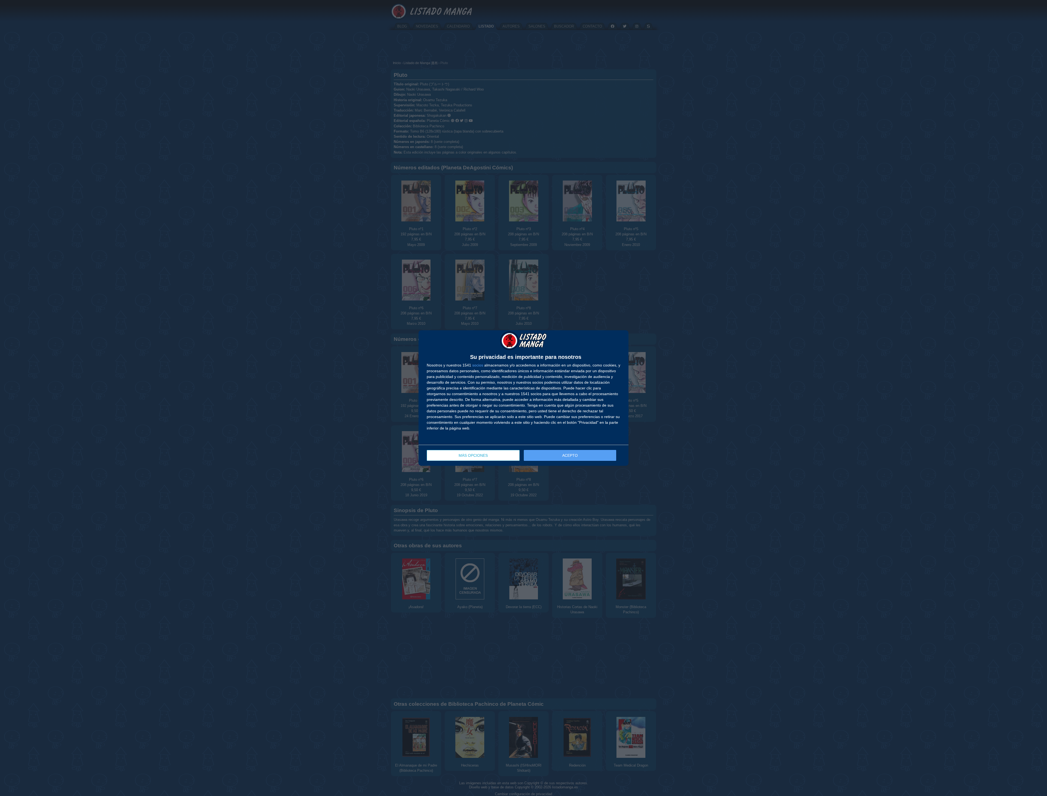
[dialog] (523, 398)
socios (477, 365)
